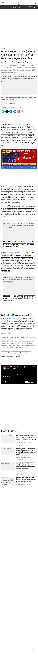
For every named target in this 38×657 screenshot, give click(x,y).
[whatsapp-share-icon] (3, 112)
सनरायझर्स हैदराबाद (14, 252)
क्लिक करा (33, 337)
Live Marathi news (24, 345)
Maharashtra (5, 343)
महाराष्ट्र (14, 7)
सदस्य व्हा (9, 334)
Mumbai (18, 343)
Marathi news (8, 341)
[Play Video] (19, 159)
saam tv (4, 353)
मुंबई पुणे (21, 7)
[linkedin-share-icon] (14, 112)
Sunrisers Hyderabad (25, 353)
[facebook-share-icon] (10, 112)
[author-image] (2, 103)
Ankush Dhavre (10, 103)
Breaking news (27, 341)
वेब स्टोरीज (29, 7)
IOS (27, 347)
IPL (8, 353)
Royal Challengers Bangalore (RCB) (10, 356)
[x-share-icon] (7, 112)
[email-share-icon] (18, 112)
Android (21, 347)
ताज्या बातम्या (6, 7)
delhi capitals (15, 353)
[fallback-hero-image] (8, 439)
